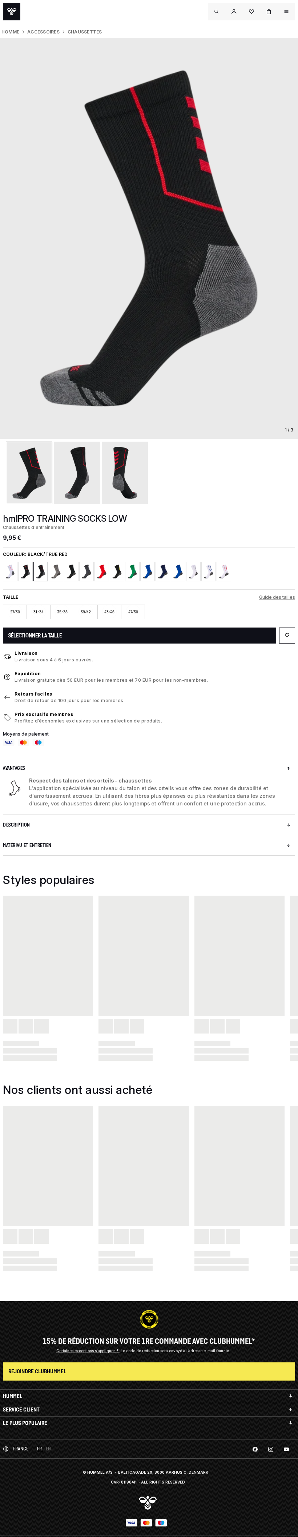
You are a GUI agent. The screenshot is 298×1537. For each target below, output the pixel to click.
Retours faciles (33, 694)
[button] (234, 11)
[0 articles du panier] (269, 11)
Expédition (28, 673)
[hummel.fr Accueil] (11, 11)
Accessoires (43, 32)
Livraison (26, 653)
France (20, 1449)
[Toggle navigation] (216, 11)
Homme (10, 32)
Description (16, 825)
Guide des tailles (277, 597)
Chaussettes (85, 32)
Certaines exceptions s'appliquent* (88, 1351)
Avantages (14, 768)
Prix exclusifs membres (44, 714)
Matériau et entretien (27, 845)
